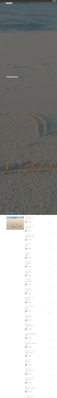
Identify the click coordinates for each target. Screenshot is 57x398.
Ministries (44, 3)
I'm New (34, 3)
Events (40, 3)
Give (55, 3)
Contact (52, 3)
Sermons (48, 3)
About (37, 3)
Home (31, 3)
